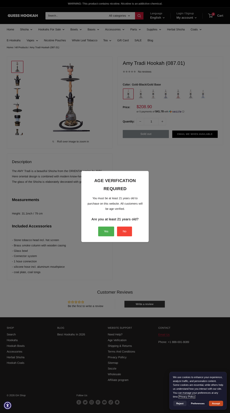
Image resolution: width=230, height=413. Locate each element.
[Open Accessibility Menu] (7, 405)
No (124, 231)
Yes (106, 231)
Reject (180, 403)
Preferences (198, 403)
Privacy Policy (187, 396)
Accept (216, 403)
